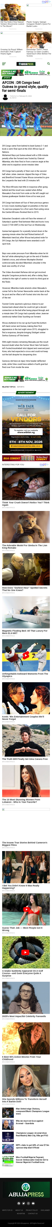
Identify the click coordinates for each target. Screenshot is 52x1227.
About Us (19, 1210)
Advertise (21, 1213)
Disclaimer (45, 1210)
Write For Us (7, 1210)
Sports (21, 387)
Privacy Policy (32, 1210)
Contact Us (32, 1213)
